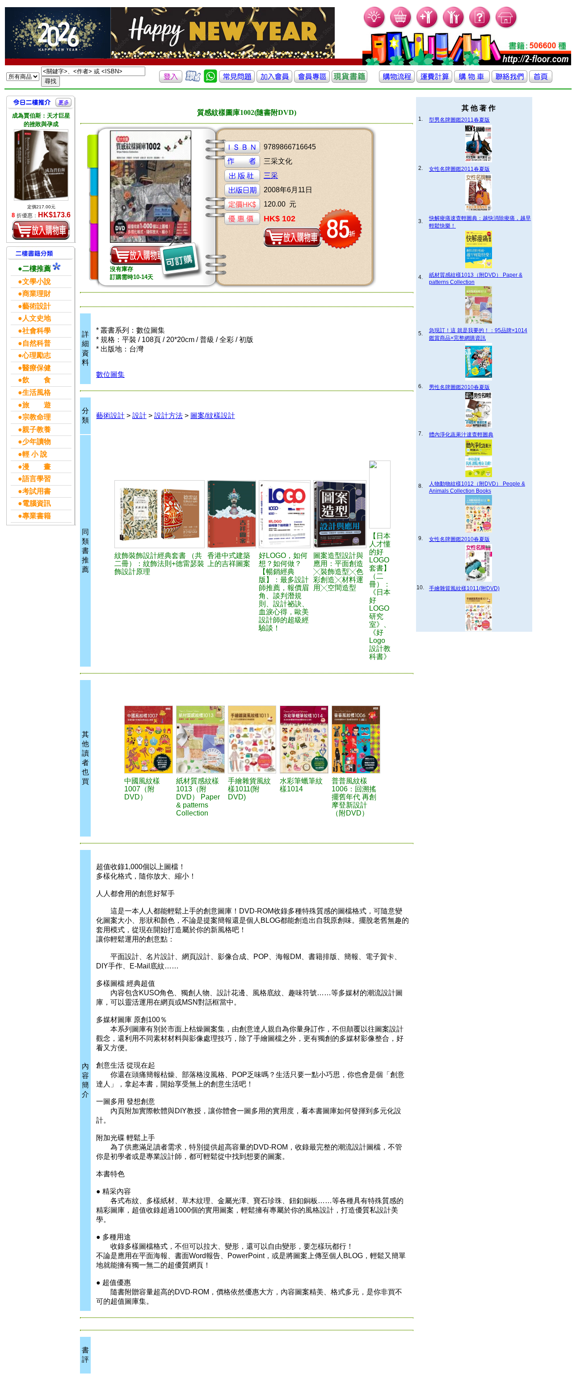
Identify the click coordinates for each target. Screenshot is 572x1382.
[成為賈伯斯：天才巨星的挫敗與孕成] (41, 165)
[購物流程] (397, 80)
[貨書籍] (349, 80)
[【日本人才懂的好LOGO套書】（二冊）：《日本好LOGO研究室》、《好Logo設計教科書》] (380, 494)
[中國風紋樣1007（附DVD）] (148, 739)
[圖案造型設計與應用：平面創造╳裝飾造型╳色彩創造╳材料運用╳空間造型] (339, 514)
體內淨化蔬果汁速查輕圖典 (461, 434)
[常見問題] (480, 27)
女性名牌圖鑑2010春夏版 (459, 539)
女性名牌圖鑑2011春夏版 (459, 169)
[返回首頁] (540, 80)
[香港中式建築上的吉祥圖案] (231, 514)
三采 (271, 175)
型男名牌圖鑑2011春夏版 (459, 120)
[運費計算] (434, 80)
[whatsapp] (210, 80)
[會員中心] (454, 27)
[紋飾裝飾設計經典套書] (159, 514)
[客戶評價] (193, 80)
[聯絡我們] (509, 80)
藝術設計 (110, 415)
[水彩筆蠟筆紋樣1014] (304, 739)
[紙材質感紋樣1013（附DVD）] (200, 739)
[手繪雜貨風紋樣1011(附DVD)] (252, 739)
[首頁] (506, 27)
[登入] (170, 80)
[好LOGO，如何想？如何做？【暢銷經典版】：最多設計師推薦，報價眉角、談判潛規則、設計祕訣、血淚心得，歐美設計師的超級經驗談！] (285, 514)
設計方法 (168, 415)
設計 (139, 415)
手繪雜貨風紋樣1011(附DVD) (464, 588)
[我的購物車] (401, 27)
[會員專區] (312, 80)
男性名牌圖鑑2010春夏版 (459, 387)
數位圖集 (110, 374)
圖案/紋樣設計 (212, 415)
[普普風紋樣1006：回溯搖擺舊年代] (356, 739)
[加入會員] (427, 27)
